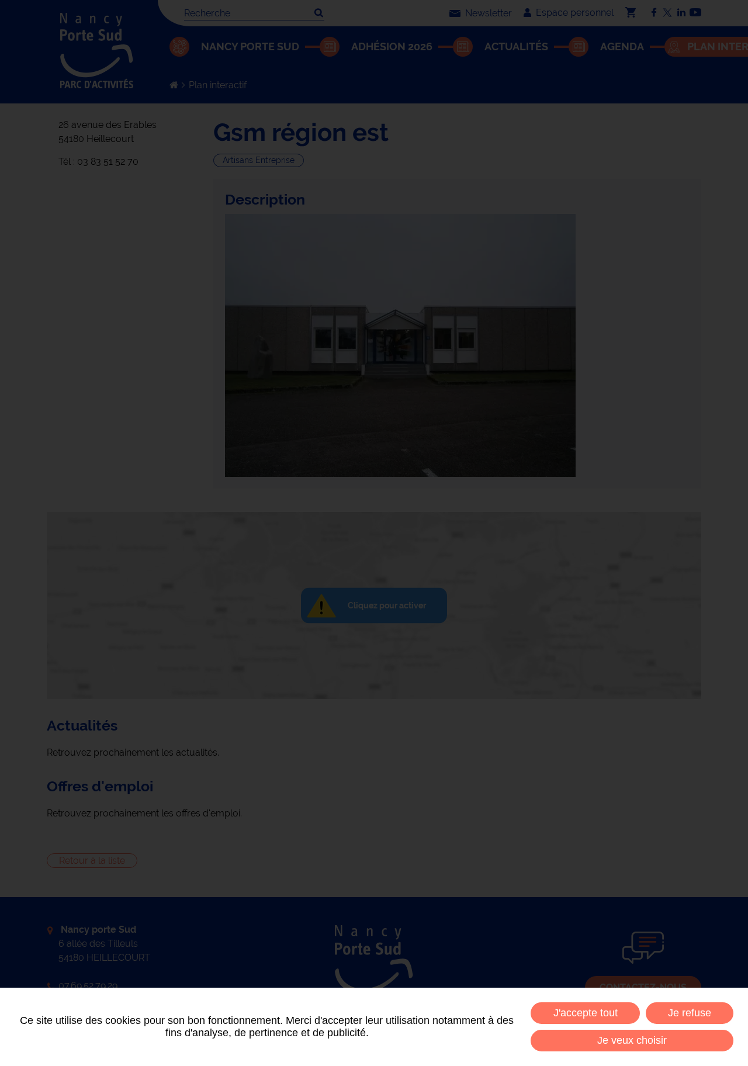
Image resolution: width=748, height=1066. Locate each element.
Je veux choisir (632, 1040)
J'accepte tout (585, 1013)
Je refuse (689, 1013)
